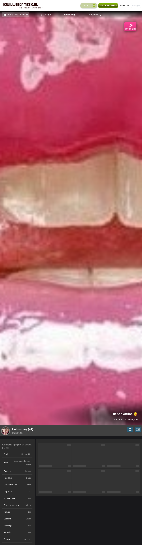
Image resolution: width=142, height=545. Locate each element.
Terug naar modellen (18, 14)
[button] (124, 5)
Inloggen (136, 5)
